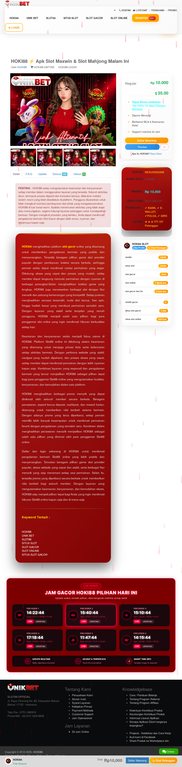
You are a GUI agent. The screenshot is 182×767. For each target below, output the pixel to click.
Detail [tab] (16, 174)
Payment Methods (82, 710)
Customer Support (82, 714)
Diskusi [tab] (59, 174)
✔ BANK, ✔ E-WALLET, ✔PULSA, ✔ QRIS (156, 212)
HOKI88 (14, 18)
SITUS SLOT (70, 18)
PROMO (172, 10)
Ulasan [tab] (78, 174)
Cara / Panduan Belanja (143, 695)
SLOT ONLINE (119, 18)
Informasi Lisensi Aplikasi (144, 718)
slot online (145, 282)
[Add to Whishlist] (164, 147)
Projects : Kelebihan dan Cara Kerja (150, 733)
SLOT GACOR (94, 18)
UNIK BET (32, 18)
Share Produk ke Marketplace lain (149, 741)
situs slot (145, 265)
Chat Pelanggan (158, 247)
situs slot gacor (145, 310)
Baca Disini (156, 153)
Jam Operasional (82, 718)
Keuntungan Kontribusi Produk (147, 714)
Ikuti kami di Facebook (143, 737)
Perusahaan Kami (82, 695)
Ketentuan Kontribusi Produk (146, 710)
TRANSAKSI (157, 10)
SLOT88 (51, 18)
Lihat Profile (139, 247)
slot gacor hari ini (145, 291)
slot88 (145, 257)
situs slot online (145, 319)
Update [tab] (42, 174)
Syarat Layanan (81, 703)
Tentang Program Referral (145, 699)
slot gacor (69, 246)
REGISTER (144, 18)
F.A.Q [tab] (29, 174)
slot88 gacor (145, 302)
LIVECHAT (141, 10)
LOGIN (15, 27)
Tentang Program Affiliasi (144, 703)
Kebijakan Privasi (82, 706)
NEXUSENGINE (154, 172)
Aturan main (79, 699)
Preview (142, 147)
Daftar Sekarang (146, 140)
